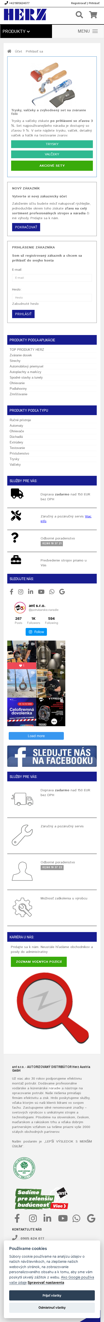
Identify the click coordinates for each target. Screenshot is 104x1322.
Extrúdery (16, 442)
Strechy (15, 361)
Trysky (52, 144)
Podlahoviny (18, 388)
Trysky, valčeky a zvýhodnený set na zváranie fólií (48, 112)
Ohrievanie (17, 383)
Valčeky (52, 154)
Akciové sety (52, 165)
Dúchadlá (16, 437)
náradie (54, 1088)
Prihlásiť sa (34, 51)
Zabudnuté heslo (25, 303)
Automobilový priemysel (26, 366)
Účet (18, 51)
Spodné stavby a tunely (26, 377)
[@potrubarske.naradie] (20, 607)
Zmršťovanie (18, 394)
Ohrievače (17, 431)
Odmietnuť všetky (52, 1307)
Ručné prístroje (20, 420)
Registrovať (78, 3)
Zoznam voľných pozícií (39, 961)
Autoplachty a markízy (25, 372)
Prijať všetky (52, 1295)
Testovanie (17, 448)
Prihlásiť (94, 3)
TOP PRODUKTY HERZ (27, 349)
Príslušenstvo (19, 453)
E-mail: (17, 269)
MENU (84, 31)
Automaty (16, 425)
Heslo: (17, 289)
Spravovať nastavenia (46, 1282)
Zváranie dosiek (21, 355)
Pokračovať (26, 227)
